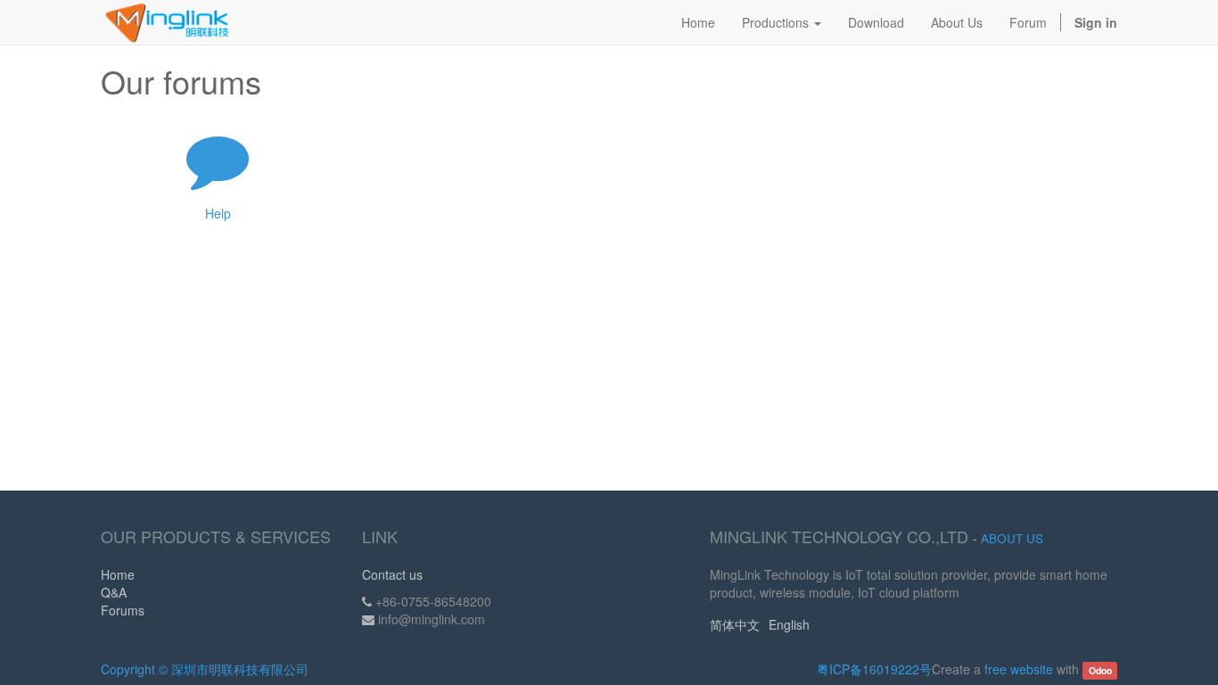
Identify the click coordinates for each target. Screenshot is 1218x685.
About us (1012, 538)
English (789, 624)
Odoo (1100, 670)
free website (1018, 669)
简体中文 (735, 624)
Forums (122, 610)
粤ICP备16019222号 (874, 669)
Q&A (114, 592)
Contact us (392, 574)
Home (118, 574)
